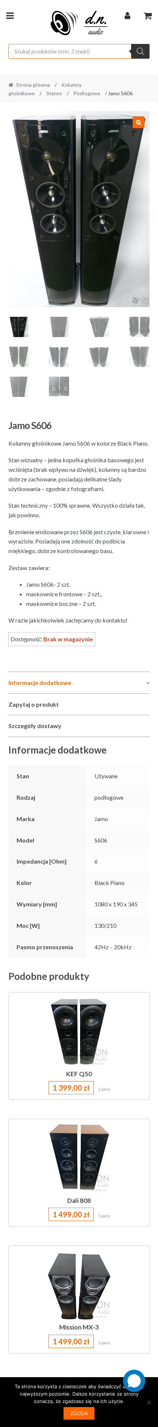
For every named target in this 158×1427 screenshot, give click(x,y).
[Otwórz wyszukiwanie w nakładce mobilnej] (79, 51)
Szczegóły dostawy (34, 725)
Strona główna (33, 85)
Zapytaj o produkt (33, 704)
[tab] (79, 683)
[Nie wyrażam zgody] (148, 1402)
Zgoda (79, 1413)
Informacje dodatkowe (39, 682)
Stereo (54, 93)
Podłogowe (86, 93)
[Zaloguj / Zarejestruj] (127, 17)
